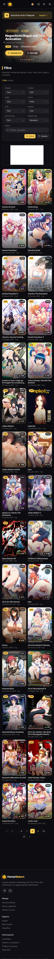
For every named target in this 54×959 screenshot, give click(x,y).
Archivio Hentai (8, 902)
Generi (5, 921)
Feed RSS (6, 950)
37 (24, 837)
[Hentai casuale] (38, 4)
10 (44, 831)
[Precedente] (4, 42)
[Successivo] (50, 42)
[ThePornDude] (32, 4)
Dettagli (33, 53)
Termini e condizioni (10, 942)
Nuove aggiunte (9, 906)
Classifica (6, 928)
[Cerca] (50, 4)
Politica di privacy (9, 946)
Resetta (44, 136)
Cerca (31, 136)
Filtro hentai (7, 924)
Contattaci (6, 939)
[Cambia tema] (44, 4)
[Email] (10, 890)
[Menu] (4, 4)
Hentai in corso (8, 910)
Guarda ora (16, 53)
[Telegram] (4, 890)
